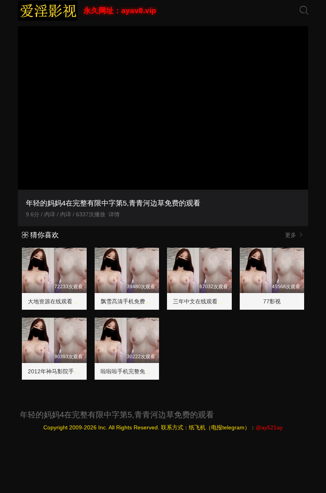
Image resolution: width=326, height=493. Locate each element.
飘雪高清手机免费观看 (128, 301)
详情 (114, 214)
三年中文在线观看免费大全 (206, 301)
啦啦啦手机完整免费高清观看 (137, 371)
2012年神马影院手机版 (56, 371)
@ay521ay (269, 427)
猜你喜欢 (43, 235)
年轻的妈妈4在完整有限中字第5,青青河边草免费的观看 (117, 414)
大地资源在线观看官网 (55, 301)
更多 (291, 235)
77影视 (272, 301)
